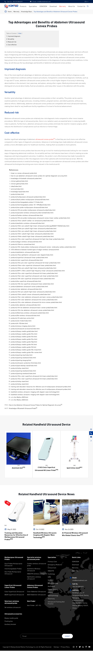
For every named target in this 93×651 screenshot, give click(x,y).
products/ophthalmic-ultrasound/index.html (25, 252)
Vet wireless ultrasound (12, 607)
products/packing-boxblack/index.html (23, 358)
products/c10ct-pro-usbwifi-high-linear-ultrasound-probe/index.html (33, 292)
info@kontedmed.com (44, 1)
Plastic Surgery (53, 589)
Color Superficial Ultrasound (14, 591)
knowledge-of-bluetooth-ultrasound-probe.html (26, 178)
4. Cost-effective (11, 45)
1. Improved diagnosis (13, 36)
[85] (43, 537)
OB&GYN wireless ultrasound (37, 574)
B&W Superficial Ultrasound (14, 595)
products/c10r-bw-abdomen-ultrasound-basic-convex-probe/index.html (34, 307)
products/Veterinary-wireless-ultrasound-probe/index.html (30, 313)
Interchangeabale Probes (13, 569)
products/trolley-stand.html (20, 368)
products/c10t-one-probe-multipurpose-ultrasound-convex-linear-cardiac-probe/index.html (40, 218)
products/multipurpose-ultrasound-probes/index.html (28, 197)
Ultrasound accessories (13, 614)
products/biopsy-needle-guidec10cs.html (24, 334)
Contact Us (81, 6)
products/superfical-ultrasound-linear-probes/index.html (29, 257)
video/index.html (16, 186)
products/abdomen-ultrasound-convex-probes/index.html (29, 286)
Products (23, 6)
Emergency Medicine (55, 565)
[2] (61, 404)
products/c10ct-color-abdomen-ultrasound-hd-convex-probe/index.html (34, 300)
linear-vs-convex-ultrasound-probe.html (24, 173)
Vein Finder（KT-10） (34, 605)
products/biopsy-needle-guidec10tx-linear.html (26, 350)
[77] (24, 467)
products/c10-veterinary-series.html (22, 318)
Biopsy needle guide (11, 618)
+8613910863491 (18, 1)
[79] (57, 470)
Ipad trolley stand (73, 468)
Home (10, 11)
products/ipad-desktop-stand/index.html (24, 365)
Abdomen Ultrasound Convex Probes (35, 586)
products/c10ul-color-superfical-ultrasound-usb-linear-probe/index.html (34, 276)
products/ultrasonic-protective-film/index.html (26, 363)
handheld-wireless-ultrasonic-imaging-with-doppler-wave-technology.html (35, 392)
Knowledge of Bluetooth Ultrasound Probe (22, 408)
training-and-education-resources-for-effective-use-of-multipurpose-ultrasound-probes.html (41, 387)
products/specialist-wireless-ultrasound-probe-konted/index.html (32, 213)
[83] (11, 539)
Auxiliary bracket (10, 624)
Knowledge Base (26, 11)
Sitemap (56, 647)
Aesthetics (51, 586)
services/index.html (17, 189)
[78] (46, 465)
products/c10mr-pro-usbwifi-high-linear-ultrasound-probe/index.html (33, 231)
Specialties (33, 6)
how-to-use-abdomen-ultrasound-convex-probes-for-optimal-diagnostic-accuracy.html (39, 176)
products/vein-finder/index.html (21, 321)
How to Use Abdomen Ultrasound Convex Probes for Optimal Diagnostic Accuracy (35, 405)
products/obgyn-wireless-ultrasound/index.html (26, 242)
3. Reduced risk (11, 42)
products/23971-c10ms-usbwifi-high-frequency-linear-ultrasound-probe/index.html (38, 271)
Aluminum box (17, 468)
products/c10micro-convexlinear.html (23, 244)
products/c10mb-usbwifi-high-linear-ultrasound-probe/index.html (32, 236)
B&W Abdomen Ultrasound (36, 595)
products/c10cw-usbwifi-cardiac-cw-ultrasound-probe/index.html (32, 220)
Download (53, 6)
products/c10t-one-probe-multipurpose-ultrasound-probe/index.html (33, 210)
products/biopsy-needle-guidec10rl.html (24, 344)
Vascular (51, 580)
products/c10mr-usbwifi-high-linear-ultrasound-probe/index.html (32, 234)
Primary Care (52, 561)
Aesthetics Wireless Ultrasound (33, 570)
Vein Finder (31, 601)
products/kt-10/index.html (19, 323)
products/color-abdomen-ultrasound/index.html (26, 289)
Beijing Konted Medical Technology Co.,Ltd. (24, 647)
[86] (63, 525)
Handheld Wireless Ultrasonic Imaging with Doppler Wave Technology (45, 535)
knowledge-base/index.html (20, 191)
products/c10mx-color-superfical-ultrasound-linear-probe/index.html (33, 265)
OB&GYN (51, 571)
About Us (71, 6)
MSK (49, 577)
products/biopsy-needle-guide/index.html (24, 331)
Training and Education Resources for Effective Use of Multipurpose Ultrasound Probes (16, 536)
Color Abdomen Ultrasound (36, 591)
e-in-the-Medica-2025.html (19, 397)
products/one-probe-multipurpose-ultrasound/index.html (29, 207)
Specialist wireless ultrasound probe (34, 558)
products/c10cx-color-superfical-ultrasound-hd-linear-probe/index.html (34, 273)
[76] (19, 465)
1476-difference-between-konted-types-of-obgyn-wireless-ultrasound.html (35, 249)
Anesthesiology (53, 583)
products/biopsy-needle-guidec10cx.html (24, 339)
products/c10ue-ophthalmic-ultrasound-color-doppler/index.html (32, 255)
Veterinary (51, 599)
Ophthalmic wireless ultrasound (34, 578)
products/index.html (17, 194)
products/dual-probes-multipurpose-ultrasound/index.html (30, 199)
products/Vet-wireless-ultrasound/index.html (25, 315)
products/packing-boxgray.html (21, 360)
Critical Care (52, 568)
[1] (54, 139)
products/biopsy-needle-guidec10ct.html (24, 336)
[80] (74, 465)
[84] (34, 525)
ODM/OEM (43, 6)
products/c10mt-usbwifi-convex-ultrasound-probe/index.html (30, 294)
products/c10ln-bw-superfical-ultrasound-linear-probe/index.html (32, 284)
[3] (36, 408)
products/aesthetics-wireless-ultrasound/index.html (28, 223)
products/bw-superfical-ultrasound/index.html (26, 281)
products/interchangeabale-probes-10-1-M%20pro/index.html (30, 205)
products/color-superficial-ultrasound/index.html (27, 260)
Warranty (62, 6)
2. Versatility (10, 39)
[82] (6, 525)
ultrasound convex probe (44, 139)
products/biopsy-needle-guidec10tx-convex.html (26, 352)
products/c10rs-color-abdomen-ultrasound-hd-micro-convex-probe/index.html (36, 302)
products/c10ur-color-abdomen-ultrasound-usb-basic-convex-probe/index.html (36, 297)
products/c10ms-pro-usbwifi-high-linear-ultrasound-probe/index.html (33, 268)
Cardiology (51, 574)
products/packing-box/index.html (21, 355)
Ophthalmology (53, 595)
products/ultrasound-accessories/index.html (25, 329)
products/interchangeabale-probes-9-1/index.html (27, 202)
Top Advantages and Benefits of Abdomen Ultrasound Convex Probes (55, 11)
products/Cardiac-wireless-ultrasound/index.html (27, 215)
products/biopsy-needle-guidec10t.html (23, 347)
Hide (19, 33)
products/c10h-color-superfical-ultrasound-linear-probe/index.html (33, 278)
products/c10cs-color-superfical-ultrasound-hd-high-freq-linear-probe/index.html (37, 239)
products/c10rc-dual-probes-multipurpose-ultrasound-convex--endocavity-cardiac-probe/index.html (43, 247)
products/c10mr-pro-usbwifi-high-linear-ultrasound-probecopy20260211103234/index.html (40, 226)
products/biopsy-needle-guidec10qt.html (24, 342)
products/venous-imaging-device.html (23, 326)
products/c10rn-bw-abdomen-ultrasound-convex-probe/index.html (32, 310)
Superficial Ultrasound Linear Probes (13, 586)
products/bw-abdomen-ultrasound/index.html (26, 305)
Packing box (9, 621)
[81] (81, 467)
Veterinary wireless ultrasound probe (12, 602)
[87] (81, 535)
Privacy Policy (65, 647)
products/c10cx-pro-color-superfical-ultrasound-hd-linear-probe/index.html (35, 263)
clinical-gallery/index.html (19, 181)
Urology (50, 592)
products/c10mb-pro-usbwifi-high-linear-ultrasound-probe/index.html (33, 228)
